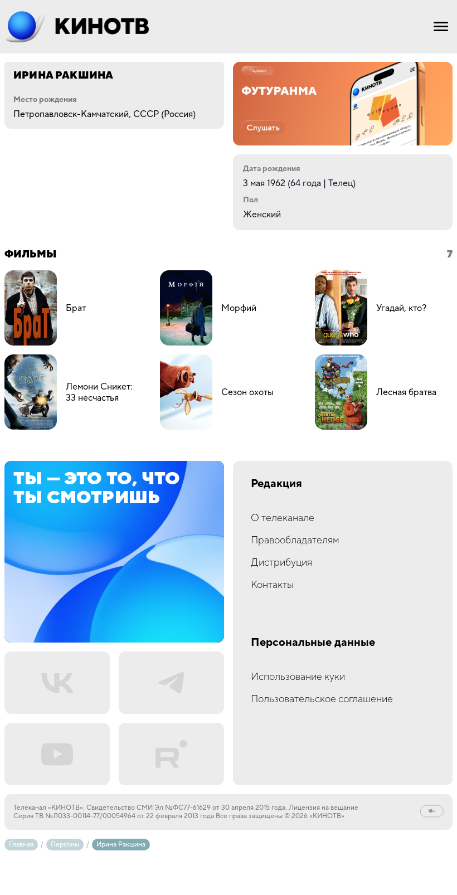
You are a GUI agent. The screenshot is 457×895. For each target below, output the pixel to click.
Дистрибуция (281, 562)
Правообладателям (295, 540)
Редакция (276, 484)
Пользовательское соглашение (322, 699)
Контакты (272, 585)
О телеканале (282, 518)
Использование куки (298, 677)
